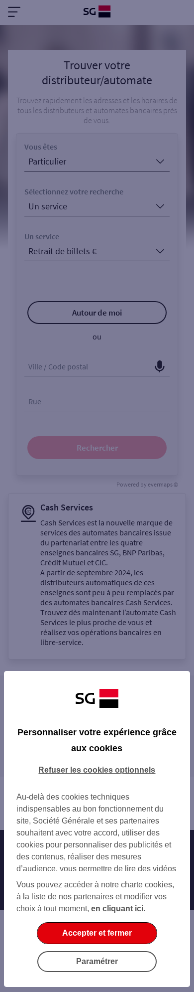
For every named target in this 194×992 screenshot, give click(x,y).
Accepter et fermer (97, 933)
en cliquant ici (117, 908)
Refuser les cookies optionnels (96, 770)
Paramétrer (97, 961)
